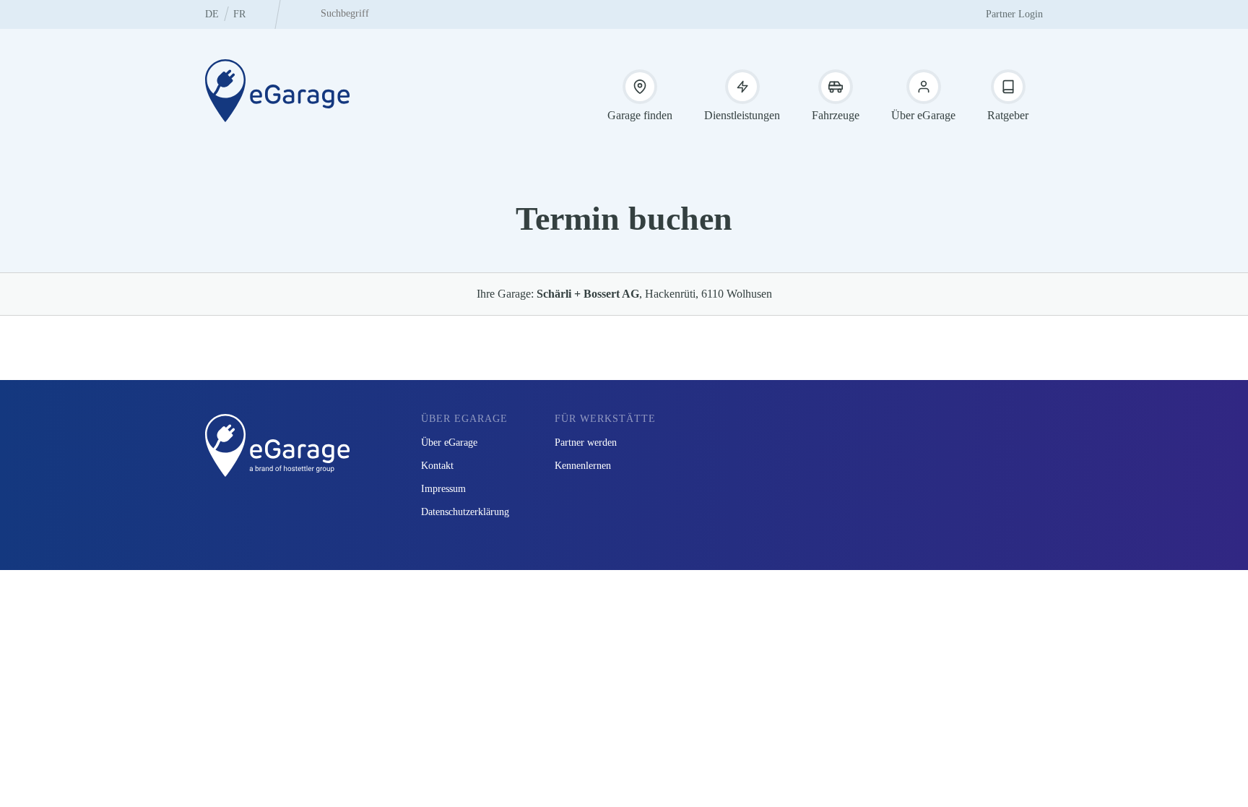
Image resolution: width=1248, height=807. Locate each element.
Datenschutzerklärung (465, 511)
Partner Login (1014, 14)
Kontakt (437, 465)
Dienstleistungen (742, 115)
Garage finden (639, 115)
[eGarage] (277, 90)
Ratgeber (1007, 115)
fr (239, 14)
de (212, 14)
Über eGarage (923, 115)
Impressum (443, 488)
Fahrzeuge (835, 115)
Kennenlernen (583, 465)
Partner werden (586, 442)
